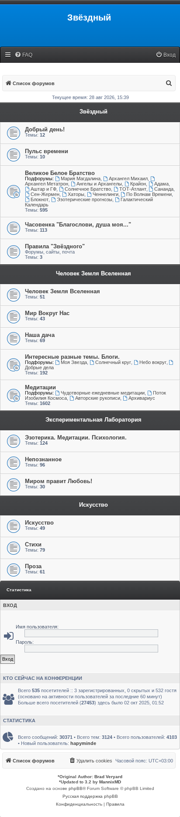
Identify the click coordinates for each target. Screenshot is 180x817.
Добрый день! (45, 129)
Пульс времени (46, 151)
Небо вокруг (152, 362)
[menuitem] (23, 55)
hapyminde (83, 743)
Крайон (138, 183)
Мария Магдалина (80, 178)
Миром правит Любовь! (58, 481)
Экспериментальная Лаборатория (93, 419)
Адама (161, 183)
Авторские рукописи (97, 398)
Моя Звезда (74, 362)
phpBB (76, 788)
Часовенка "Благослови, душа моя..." (78, 224)
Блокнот (39, 199)
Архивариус (141, 398)
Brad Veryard (108, 776)
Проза (33, 566)
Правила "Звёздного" (55, 246)
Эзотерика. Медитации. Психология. (76, 437)
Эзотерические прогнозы (84, 199)
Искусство (93, 504)
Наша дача (40, 335)
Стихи (33, 544)
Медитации (40, 387)
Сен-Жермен (45, 194)
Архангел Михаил (128, 178)
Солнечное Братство (88, 189)
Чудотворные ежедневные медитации (103, 392)
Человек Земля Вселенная (93, 273)
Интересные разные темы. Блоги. (72, 357)
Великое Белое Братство (60, 173)
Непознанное (43, 459)
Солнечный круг (113, 362)
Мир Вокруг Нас (47, 313)
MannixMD (110, 781)
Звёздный (93, 111)
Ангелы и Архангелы (99, 183)
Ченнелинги (105, 194)
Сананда (163, 189)
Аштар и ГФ (43, 189)
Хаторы (76, 194)
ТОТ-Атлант (132, 189)
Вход (10, 605)
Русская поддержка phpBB (90, 796)
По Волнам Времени (149, 194)
